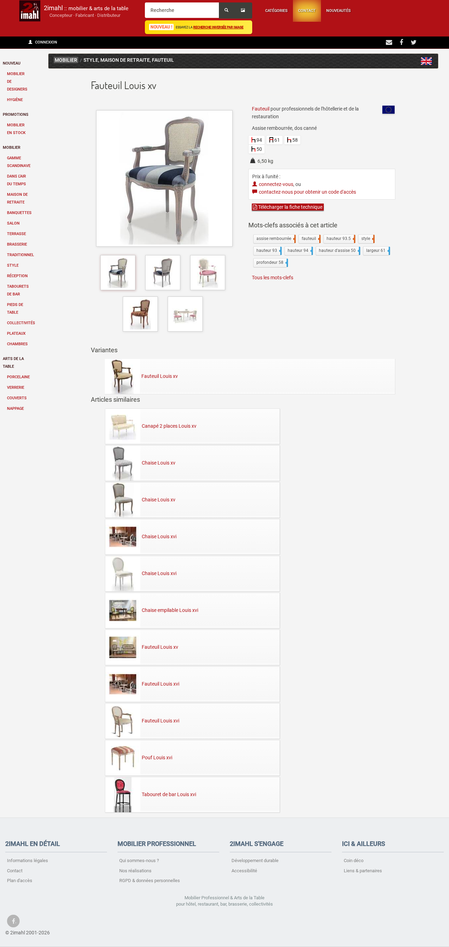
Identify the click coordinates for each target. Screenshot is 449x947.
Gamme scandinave (19, 162)
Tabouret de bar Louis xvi (169, 794)
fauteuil (310, 238)
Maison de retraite (17, 198)
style (367, 238)
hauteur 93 (268, 250)
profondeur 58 (271, 262)
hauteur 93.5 (340, 238)
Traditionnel (20, 255)
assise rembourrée (275, 238)
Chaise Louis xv (158, 463)
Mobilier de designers (17, 82)
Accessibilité (244, 870)
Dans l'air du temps (16, 180)
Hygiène (15, 100)
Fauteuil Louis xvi (160, 684)
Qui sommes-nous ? (139, 860)
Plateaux (16, 333)
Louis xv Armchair (426, 61)
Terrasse (16, 234)
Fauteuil (163, 60)
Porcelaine (18, 377)
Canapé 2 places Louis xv (169, 426)
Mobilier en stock (16, 129)
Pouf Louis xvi (157, 757)
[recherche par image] (243, 10)
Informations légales (27, 860)
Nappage (15, 408)
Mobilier (11, 147)
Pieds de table (15, 308)
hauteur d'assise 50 (339, 250)
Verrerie (15, 387)
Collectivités (20, 323)
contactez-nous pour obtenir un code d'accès (307, 192)
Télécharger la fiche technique (289, 207)
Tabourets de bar (18, 290)
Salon (13, 223)
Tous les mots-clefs (272, 277)
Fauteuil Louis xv (159, 376)
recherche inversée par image (218, 27)
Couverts (17, 398)
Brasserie (17, 244)
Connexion (45, 42)
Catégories (276, 10)
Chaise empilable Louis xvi (170, 610)
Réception (17, 276)
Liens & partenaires (363, 870)
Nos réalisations (135, 870)
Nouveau (11, 63)
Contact (307, 10)
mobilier (66, 60)
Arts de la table (13, 362)
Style (13, 265)
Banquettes (19, 213)
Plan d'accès (19, 880)
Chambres (17, 344)
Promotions (15, 114)
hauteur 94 (299, 250)
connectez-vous (276, 184)
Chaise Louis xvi (159, 536)
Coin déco (353, 860)
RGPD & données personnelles (149, 880)
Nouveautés (338, 10)
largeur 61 (377, 250)
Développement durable (255, 860)
